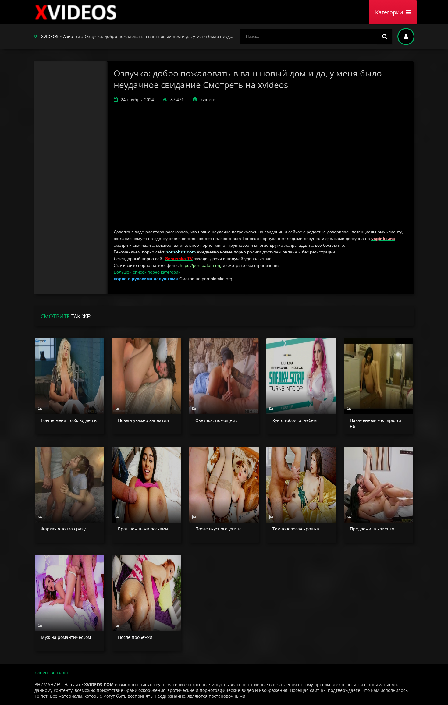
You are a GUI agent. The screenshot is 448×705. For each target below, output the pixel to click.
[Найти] (384, 36)
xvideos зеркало (51, 672)
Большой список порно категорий (147, 272)
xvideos (77, 12)
